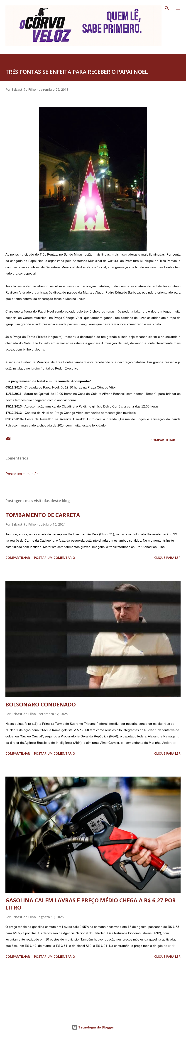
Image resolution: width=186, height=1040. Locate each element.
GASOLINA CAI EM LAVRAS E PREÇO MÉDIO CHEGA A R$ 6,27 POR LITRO (90, 903)
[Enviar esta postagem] (8, 440)
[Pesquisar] (167, 8)
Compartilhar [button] (163, 440)
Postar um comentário (23, 474)
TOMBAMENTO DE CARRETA (42, 515)
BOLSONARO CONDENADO (40, 704)
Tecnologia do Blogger (95, 1027)
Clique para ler (167, 557)
